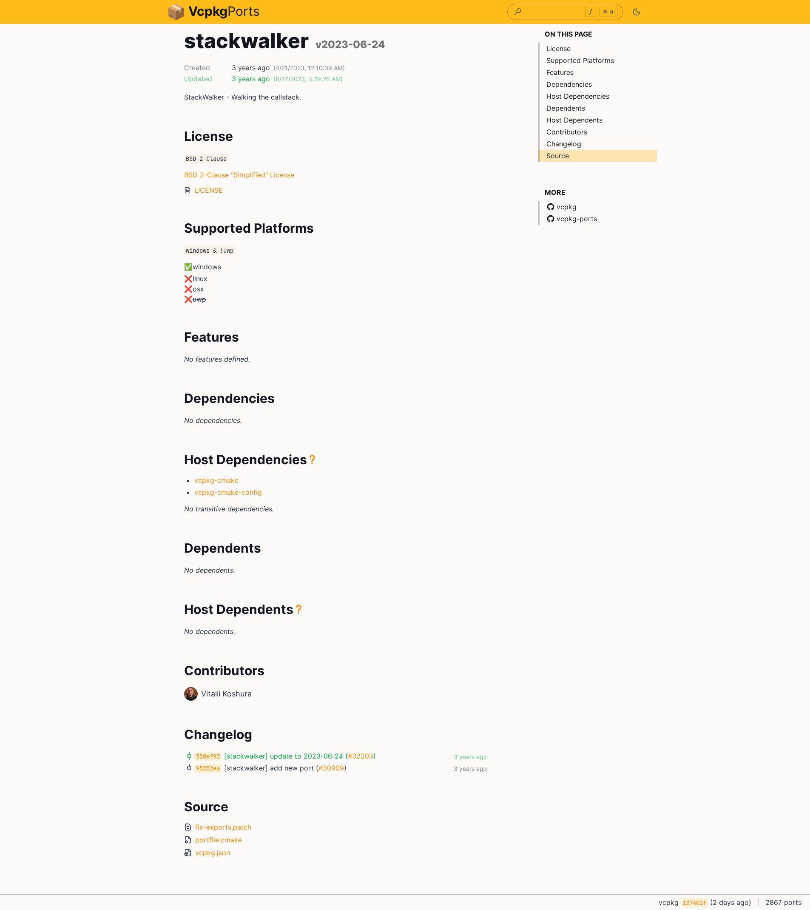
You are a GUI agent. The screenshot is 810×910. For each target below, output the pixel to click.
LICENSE (208, 190)
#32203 (360, 756)
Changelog (563, 144)
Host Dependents (574, 120)
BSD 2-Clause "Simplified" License (239, 175)
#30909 (331, 768)
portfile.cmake (218, 840)
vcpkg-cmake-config (228, 492)
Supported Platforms (580, 60)
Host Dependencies (577, 96)
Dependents (565, 108)
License (558, 48)
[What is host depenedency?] (312, 459)
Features (560, 72)
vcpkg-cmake (216, 480)
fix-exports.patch (223, 827)
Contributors (566, 132)
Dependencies (569, 84)
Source (557, 155)
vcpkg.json (212, 852)
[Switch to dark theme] (636, 12)
